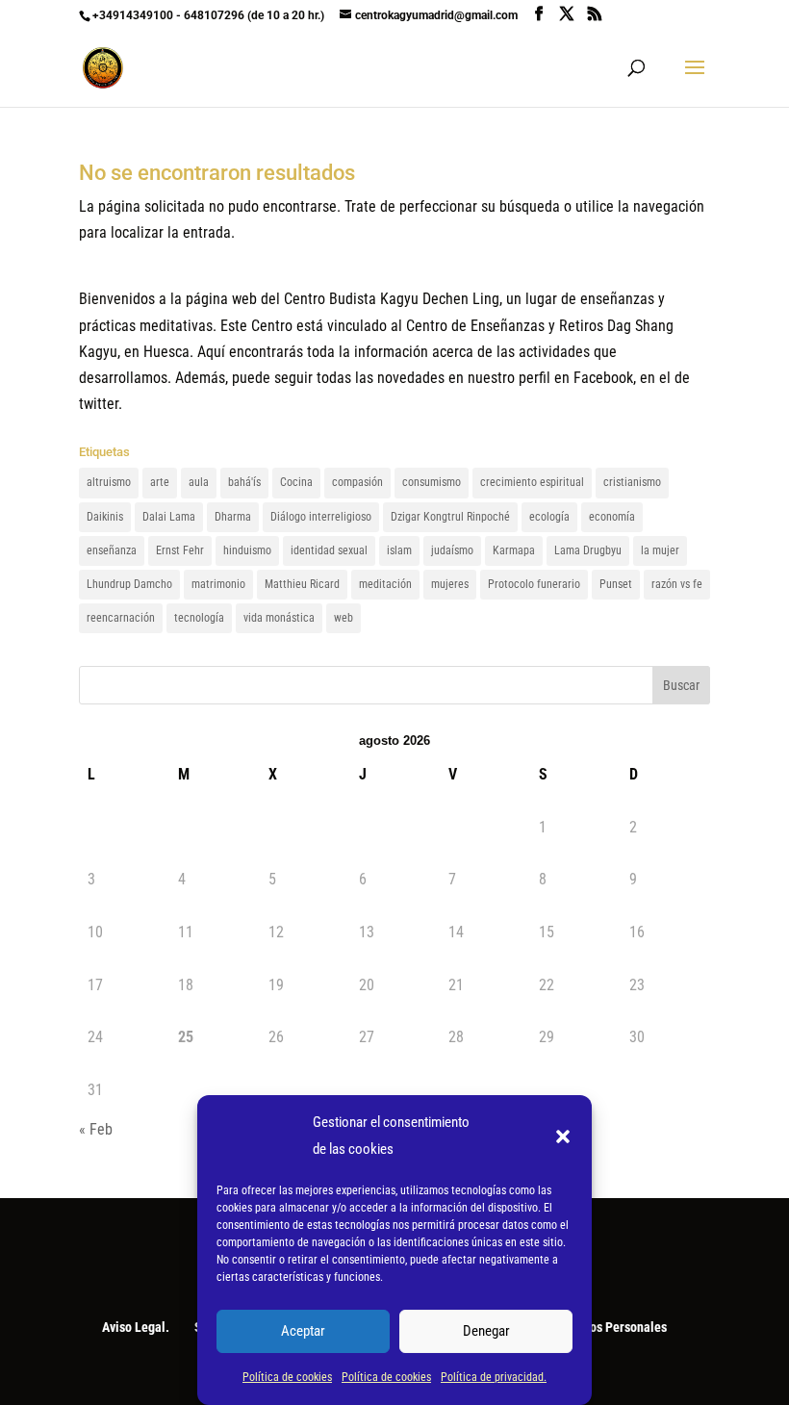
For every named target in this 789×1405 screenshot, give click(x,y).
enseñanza (112, 550)
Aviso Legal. (135, 1327)
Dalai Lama (168, 517)
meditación (385, 584)
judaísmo (452, 550)
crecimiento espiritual (532, 482)
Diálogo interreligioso (320, 517)
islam (399, 550)
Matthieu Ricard (302, 584)
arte (159, 482)
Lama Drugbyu (588, 550)
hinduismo (247, 550)
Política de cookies (287, 1377)
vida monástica (279, 618)
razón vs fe (676, 584)
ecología (549, 517)
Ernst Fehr (180, 550)
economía (612, 517)
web (343, 618)
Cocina (296, 482)
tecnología (199, 618)
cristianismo (632, 482)
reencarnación (121, 618)
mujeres (450, 584)
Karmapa (514, 550)
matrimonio (218, 584)
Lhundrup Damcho (129, 584)
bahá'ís (244, 482)
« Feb (96, 1129)
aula (199, 482)
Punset (615, 584)
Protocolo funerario (534, 584)
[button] (563, 1136)
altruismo (109, 482)
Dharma (233, 517)
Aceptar (303, 1331)
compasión (357, 482)
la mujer (660, 550)
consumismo (431, 482)
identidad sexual (329, 550)
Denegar (486, 1331)
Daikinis (105, 517)
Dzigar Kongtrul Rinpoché (450, 517)
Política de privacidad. (494, 1377)
